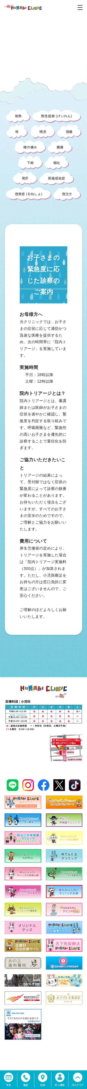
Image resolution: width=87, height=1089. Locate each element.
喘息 (42, 131)
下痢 (30, 162)
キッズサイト (74, 1058)
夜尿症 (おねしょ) (28, 193)
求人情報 (59, 1058)
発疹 (25, 178)
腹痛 (60, 147)
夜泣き (67, 193)
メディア (43, 1058)
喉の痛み (30, 147)
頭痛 (69, 131)
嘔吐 (56, 162)
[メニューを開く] (80, 7)
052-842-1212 (28, 752)
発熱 (18, 116)
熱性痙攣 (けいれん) (56, 116)
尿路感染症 (56, 178)
